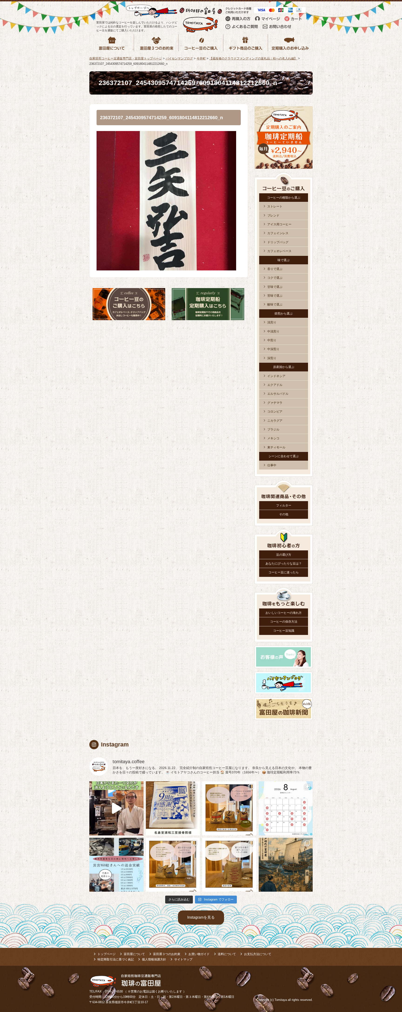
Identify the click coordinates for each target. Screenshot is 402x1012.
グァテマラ (274, 402)
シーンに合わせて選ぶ (283, 456)
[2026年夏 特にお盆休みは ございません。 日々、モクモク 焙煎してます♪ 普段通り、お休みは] (286, 808)
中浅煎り (273, 331)
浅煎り (271, 322)
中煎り (271, 340)
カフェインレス (277, 233)
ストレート (274, 206)
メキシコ (273, 438)
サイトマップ (183, 959)
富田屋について (134, 954)
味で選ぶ (284, 260)
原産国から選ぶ (283, 367)
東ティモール (276, 447)
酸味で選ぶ (274, 304)
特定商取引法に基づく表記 (115, 959)
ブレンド (273, 215)
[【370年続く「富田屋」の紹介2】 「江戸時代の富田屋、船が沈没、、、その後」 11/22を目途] (286, 865)
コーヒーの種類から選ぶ (283, 197)
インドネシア (276, 376)
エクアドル (274, 385)
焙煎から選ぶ (284, 313)
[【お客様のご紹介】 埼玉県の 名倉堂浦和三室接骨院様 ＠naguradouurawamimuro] (173, 808)
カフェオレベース (279, 251)
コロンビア (274, 411)
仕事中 (271, 465)
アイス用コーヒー (279, 224)
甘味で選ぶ (274, 287)
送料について (227, 954)
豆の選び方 (283, 554)
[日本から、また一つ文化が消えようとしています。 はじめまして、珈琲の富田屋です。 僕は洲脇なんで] (116, 808)
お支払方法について (257, 954)
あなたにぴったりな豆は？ (283, 563)
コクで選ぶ (274, 277)
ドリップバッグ (277, 242)
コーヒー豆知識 (283, 630)
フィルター (283, 505)
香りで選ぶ (274, 269)
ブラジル (273, 429)
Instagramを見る (201, 917)
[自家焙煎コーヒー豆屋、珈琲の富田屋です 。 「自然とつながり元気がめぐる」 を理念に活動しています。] (229, 808)
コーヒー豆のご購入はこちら (129, 304)
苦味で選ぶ (274, 295)
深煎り (271, 358)
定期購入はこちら (208, 304)
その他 (283, 514)
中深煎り (273, 349)
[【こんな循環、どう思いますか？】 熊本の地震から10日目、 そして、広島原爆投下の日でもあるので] (116, 865)
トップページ (106, 954)
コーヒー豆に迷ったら (283, 572)
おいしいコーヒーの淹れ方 (283, 612)
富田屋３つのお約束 (166, 954)
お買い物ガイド (199, 954)
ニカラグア (274, 420)
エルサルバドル (277, 393)
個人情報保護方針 (154, 959)
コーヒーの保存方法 (283, 621)
